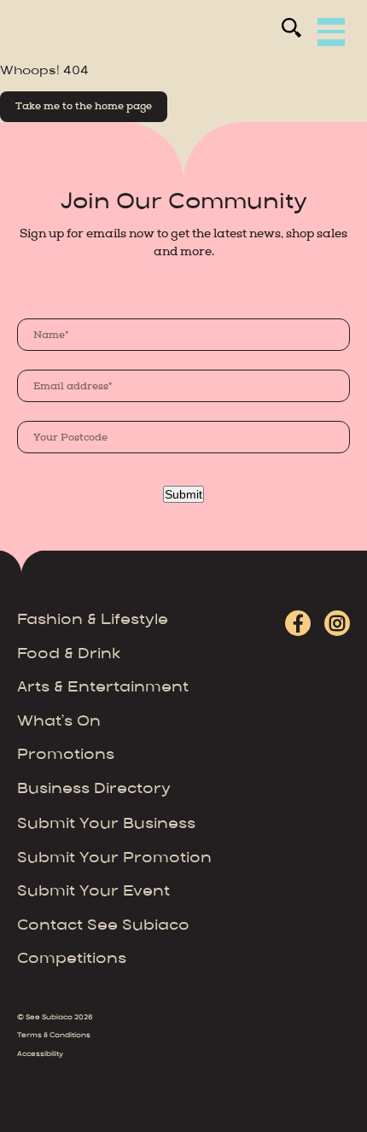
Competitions (71, 959)
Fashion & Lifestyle (92, 620)
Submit (183, 494)
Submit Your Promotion (114, 859)
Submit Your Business (106, 824)
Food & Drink (68, 655)
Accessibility (40, 1054)
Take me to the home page (83, 106)
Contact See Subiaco (103, 926)
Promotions (65, 755)
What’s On (59, 722)
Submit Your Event (93, 892)
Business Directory (94, 789)
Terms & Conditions (53, 1035)
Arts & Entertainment (103, 688)
